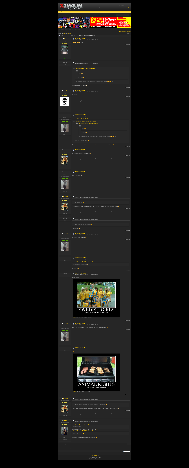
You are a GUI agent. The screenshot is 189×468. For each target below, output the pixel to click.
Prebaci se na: (120, 451)
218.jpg (74, 317)
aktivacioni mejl (126, 7)
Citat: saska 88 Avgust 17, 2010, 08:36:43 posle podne (83, 430)
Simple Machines (99, 457)
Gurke (65, 38)
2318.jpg (74, 391)
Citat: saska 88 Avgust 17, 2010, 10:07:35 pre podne (83, 66)
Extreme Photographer (94, 455)
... (62, 33)
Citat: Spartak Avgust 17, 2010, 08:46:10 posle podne (83, 424)
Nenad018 (65, 150)
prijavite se (108, 7)
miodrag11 (65, 420)
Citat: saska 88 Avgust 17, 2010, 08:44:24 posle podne (83, 261)
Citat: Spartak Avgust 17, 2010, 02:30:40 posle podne (83, 118)
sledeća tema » (128, 31)
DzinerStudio (97, 458)
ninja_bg (65, 90)
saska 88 (65, 115)
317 (70, 33)
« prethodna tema (122, 31)
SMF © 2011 (93, 457)
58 (63, 33)
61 (67, 33)
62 (68, 33)
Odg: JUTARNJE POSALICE (80, 38)
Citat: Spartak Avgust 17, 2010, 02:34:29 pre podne (85, 68)
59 (64, 33)
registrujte (113, 7)
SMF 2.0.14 (89, 457)
